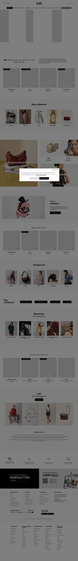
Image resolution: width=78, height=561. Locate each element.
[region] (39, 174)
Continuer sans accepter (55, 169)
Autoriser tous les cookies (44, 178)
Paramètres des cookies (34, 178)
